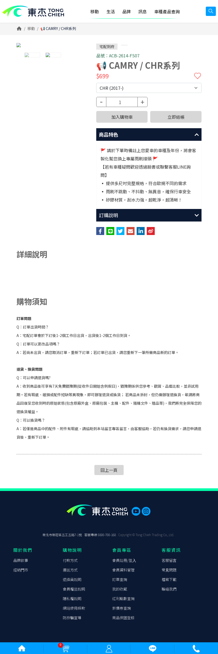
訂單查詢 (119, 579)
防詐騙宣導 (72, 617)
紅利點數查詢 (123, 598)
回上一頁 (109, 470)
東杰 (33, 11)
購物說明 (72, 550)
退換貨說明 (72, 579)
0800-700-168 (107, 534)
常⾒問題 (169, 569)
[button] (149, 134)
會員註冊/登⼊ (124, 560)
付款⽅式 (70, 560)
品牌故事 (20, 560)
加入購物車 (122, 117)
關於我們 (22, 550)
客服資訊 (171, 550)
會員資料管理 (123, 569)
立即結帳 (176, 117)
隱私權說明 (72, 598)
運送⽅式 (70, 569)
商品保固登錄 (123, 617)
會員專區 (121, 550)
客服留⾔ (169, 560)
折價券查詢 (121, 608)
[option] (53, 45)
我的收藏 (119, 589)
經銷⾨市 (20, 569)
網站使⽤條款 (74, 608)
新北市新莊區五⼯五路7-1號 (62, 534)
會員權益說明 (74, 589)
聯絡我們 (169, 589)
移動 (31, 28)
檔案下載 (169, 579)
